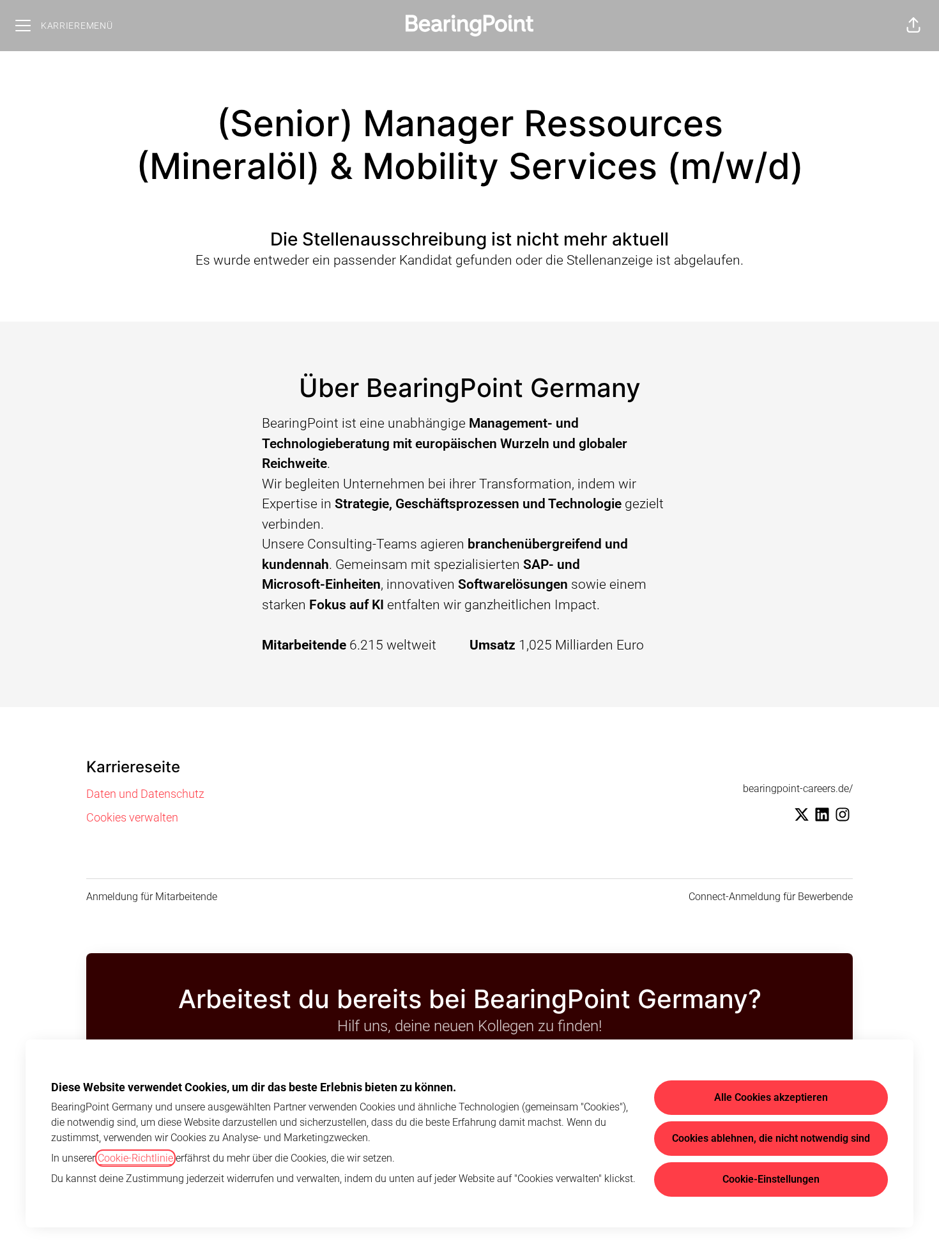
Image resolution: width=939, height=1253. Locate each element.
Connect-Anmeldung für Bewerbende (771, 897)
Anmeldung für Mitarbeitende (151, 897)
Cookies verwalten (132, 817)
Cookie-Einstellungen (771, 1179)
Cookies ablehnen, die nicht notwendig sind (771, 1138)
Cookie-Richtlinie (135, 1158)
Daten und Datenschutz (145, 793)
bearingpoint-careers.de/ (798, 788)
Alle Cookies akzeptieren (771, 1097)
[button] (913, 25)
